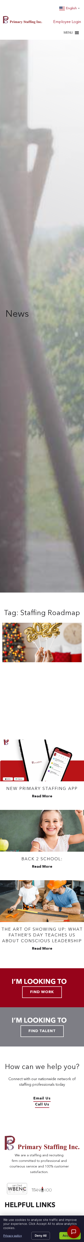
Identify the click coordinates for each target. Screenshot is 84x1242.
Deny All (40, 1235)
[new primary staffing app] (42, 760)
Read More (42, 796)
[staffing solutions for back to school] (42, 831)
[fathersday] (42, 901)
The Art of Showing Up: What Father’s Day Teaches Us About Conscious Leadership (42, 935)
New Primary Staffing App (42, 789)
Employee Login (67, 22)
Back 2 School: (42, 859)
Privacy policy (12, 1235)
